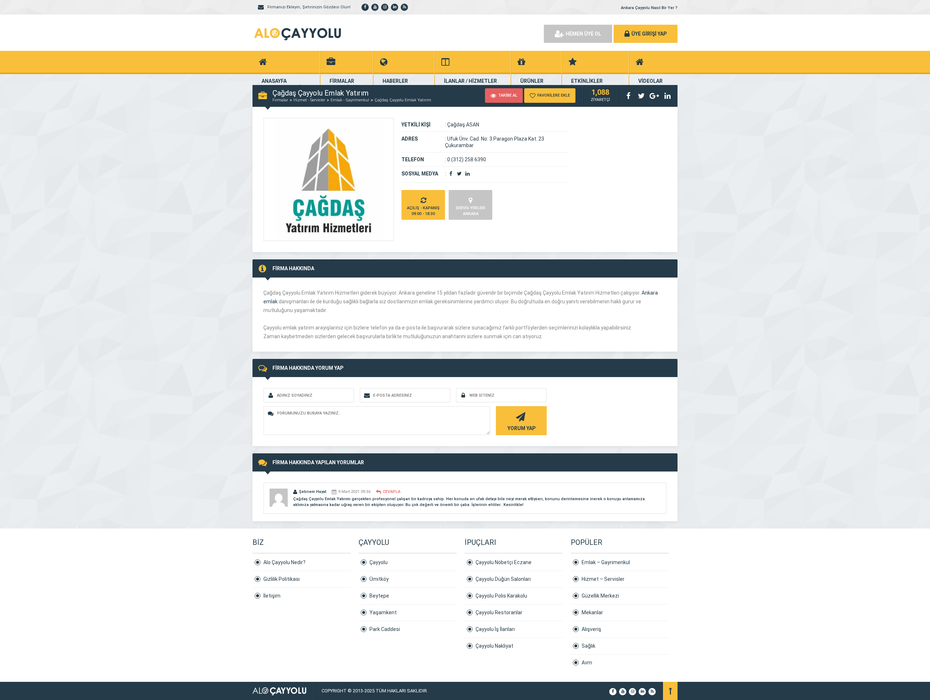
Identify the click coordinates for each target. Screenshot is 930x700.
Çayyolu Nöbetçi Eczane (503, 562)
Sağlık (588, 646)
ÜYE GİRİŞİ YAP (649, 34)
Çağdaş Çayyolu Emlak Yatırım (403, 100)
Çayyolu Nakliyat (494, 646)
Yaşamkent (383, 612)
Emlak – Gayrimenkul (606, 562)
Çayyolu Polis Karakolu (501, 596)
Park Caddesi (384, 629)
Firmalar (280, 100)
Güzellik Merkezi (600, 596)
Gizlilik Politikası (281, 579)
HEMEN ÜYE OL (583, 34)
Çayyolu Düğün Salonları (503, 579)
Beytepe (379, 596)
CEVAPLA (391, 491)
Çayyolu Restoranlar (499, 612)
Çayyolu (378, 562)
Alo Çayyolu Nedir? (284, 562)
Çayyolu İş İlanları (495, 629)
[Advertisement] (454, 33)
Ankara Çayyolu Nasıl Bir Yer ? (649, 7)
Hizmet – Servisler (603, 579)
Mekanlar (592, 612)
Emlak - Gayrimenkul (350, 100)
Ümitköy (379, 579)
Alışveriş (591, 629)
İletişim (271, 596)
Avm (587, 662)
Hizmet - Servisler (309, 100)
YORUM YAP (521, 428)
